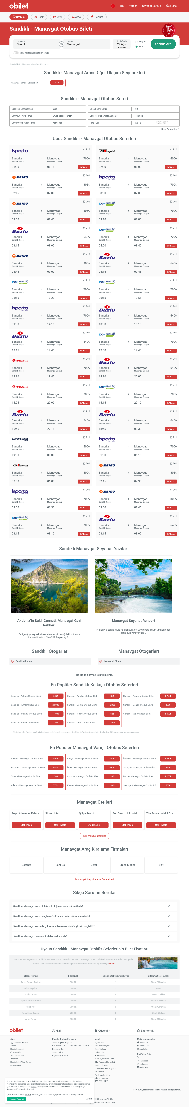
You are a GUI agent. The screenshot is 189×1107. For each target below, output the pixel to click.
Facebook (143, 1061)
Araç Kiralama (100, 1049)
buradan (28, 1095)
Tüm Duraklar (15, 1052)
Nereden (21, 41)
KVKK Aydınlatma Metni (104, 1059)
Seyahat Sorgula (152, 5)
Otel (59, 16)
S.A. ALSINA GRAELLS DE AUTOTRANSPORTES (72, 1046)
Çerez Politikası (101, 1065)
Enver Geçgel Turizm (62, 116)
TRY (122, 6)
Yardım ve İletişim (102, 1075)
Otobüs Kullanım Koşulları (105, 1068)
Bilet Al (13, 1046)
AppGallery (144, 1049)
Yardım (133, 5)
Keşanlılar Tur (58, 1049)
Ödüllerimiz (99, 1072)
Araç (78, 16)
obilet (112, 963)
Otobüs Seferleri (16, 1049)
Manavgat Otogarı (113, 661)
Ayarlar (89, 1099)
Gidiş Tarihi (122, 41)
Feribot (98, 16)
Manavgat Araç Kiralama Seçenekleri (94, 879)
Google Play (144, 1046)
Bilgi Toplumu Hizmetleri (105, 1062)
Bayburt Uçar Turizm (60, 1055)
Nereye (70, 41)
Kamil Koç (57, 123)
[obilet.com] (26, 8)
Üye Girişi (171, 5)
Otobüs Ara (163, 44)
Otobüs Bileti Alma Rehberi (21, 1062)
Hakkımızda (100, 1055)
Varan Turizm (57, 1052)
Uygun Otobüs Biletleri (19, 1042)
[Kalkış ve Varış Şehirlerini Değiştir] (61, 44)
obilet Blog (143, 1067)
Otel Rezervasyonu (102, 1046)
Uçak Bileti (99, 1042)
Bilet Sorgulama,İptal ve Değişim (101, 1079)
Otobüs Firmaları (17, 1055)
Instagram (143, 1064)
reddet (33, 1087)
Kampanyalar (15, 1065)
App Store (143, 1042)
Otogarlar (14, 1059)
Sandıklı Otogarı (23, 661)
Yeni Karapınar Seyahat (62, 1042)
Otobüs (20, 16)
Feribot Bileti (100, 1052)
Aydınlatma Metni (14, 1089)
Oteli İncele (26, 825)
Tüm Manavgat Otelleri (94, 835)
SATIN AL (84, 167)
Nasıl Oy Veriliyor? (170, 129)
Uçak (40, 16)
